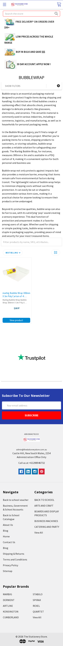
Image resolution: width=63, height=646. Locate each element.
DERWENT (9, 600)
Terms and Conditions (15, 559)
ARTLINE (8, 605)
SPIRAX (37, 600)
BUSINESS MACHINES (46, 521)
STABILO (37, 594)
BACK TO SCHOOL (44, 499)
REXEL (36, 605)
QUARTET (38, 611)
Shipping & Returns (13, 553)
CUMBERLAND (11, 617)
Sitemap (7, 571)
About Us (8, 524)
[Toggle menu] (4, 4)
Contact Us (9, 542)
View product (16, 320)
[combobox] (31, 14)
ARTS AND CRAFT (43, 505)
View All (38, 532)
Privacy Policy (10, 565)
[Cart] (59, 4)
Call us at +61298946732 (31, 462)
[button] (58, 86)
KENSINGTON (10, 611)
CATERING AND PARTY (46, 526)
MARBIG (7, 594)
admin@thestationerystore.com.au (31, 449)
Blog (5, 530)
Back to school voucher (15, 499)
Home (6, 536)
